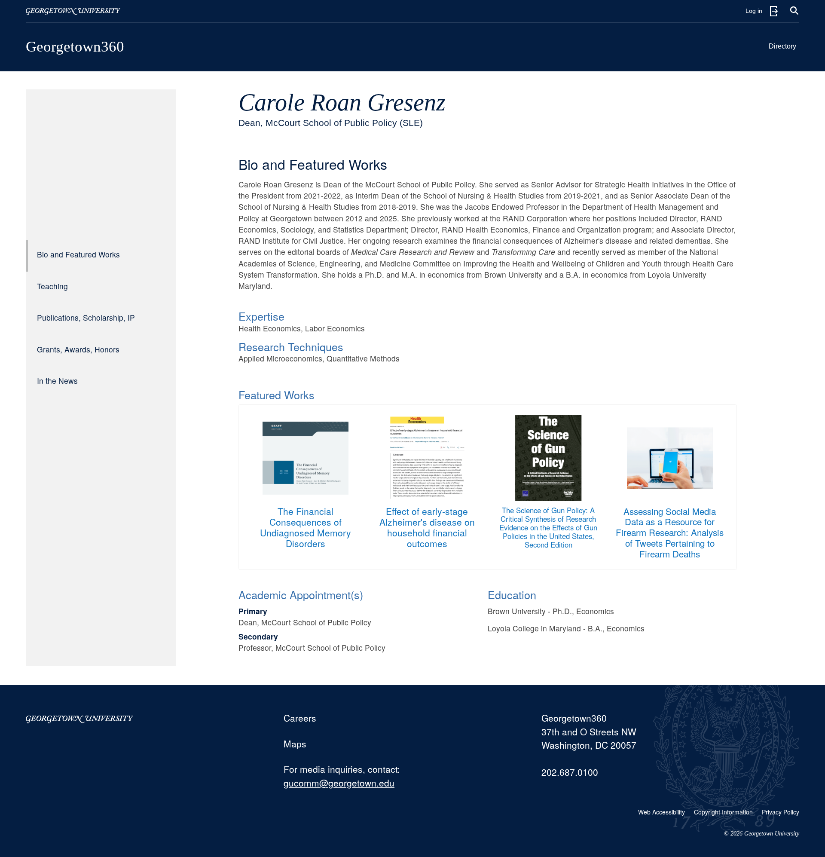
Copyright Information (723, 812)
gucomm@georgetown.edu (339, 782)
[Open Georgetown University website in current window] (73, 11)
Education (512, 594)
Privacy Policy (780, 812)
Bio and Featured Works (78, 254)
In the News (57, 380)
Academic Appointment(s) (300, 594)
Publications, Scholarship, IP (86, 317)
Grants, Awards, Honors (78, 349)
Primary (252, 611)
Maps (295, 743)
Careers (300, 717)
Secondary (258, 636)
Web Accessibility (661, 812)
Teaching (52, 286)
